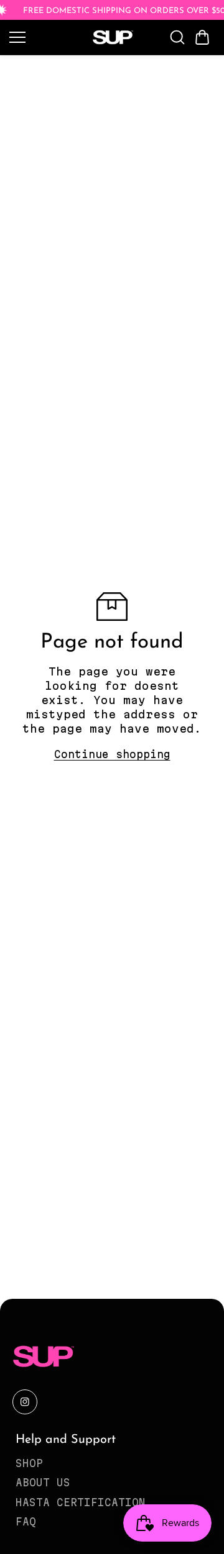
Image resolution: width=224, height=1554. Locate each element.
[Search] (177, 37)
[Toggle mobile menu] (45, 37)
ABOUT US (43, 1482)
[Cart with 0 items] (202, 37)
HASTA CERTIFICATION (81, 1502)
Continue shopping (112, 754)
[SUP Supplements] (112, 37)
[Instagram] (24, 1401)
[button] (202, 37)
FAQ (26, 1521)
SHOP (29, 1463)
